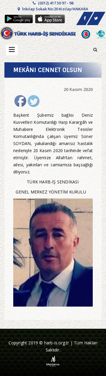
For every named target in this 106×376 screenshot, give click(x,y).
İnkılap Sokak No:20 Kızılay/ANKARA (54, 9)
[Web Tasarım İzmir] (53, 361)
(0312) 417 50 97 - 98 (55, 3)
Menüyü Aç (12, 50)
